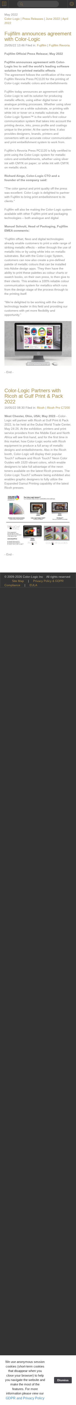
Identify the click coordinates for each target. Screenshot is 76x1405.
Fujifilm (41, 45)
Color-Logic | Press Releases (23, 18)
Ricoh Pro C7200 (58, 407)
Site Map (18, 581)
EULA (33, 585)
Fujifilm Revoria (59, 45)
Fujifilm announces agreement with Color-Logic (37, 36)
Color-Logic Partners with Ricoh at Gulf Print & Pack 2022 (33, 396)
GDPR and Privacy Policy (25, 1398)
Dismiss (63, 1380)
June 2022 (53, 18)
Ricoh (41, 407)
